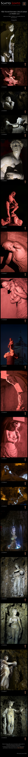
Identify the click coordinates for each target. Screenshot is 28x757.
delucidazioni (20, 747)
